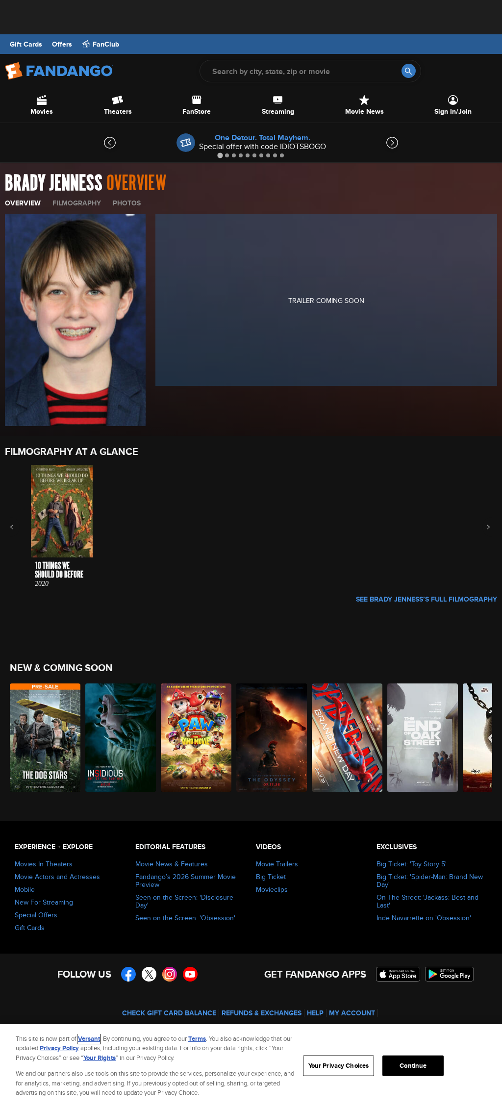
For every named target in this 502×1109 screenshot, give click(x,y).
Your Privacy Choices (338, 1065)
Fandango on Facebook (128, 974)
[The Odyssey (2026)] (271, 737)
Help (315, 1013)
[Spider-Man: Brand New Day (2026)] (347, 737)
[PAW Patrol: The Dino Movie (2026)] (196, 737)
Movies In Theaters (44, 864)
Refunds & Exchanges (261, 1013)
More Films (481, 527)
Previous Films (20, 527)
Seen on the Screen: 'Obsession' (185, 918)
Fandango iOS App (398, 974)
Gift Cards (26, 44)
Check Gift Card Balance (169, 1013)
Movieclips (272, 889)
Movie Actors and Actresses (57, 877)
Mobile (25, 889)
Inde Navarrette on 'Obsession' (423, 918)
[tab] (220, 155)
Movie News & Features (171, 864)
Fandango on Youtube (190, 974)
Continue (413, 1065)
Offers (62, 44)
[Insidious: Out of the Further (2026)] (120, 737)
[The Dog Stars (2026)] (45, 737)
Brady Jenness (53, 183)
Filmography (76, 203)
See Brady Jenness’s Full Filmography (426, 599)
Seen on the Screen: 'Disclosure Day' (184, 901)
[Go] (409, 71)
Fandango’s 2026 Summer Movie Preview (185, 880)
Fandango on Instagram (169, 974)
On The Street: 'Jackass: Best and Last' (427, 901)
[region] (251, 1066)
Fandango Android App (449, 974)
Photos (127, 203)
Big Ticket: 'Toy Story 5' (411, 864)
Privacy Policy (59, 1048)
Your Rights (99, 1057)
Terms (197, 1038)
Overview (23, 203)
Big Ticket (271, 877)
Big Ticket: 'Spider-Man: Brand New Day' (429, 880)
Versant (89, 1038)
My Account (352, 1013)
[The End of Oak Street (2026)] (422, 737)
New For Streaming (44, 902)
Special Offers (36, 915)
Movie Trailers (277, 864)
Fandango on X (149, 974)
